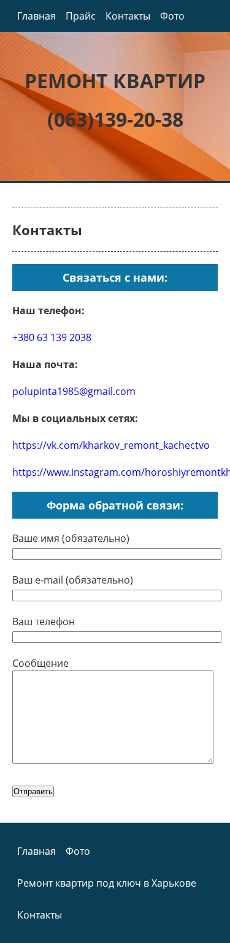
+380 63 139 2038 (51, 337)
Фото (172, 16)
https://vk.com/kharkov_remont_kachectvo (111, 445)
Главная (36, 16)
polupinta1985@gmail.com (74, 391)
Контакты (127, 16)
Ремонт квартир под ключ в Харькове (106, 883)
